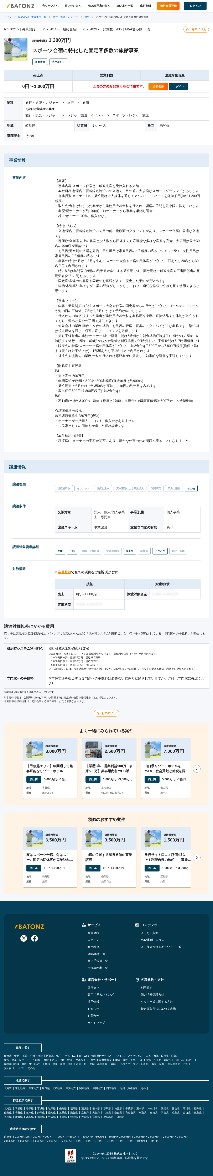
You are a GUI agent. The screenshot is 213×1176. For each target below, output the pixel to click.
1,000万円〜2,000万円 (147, 1137)
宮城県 (41, 1108)
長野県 (19, 1112)
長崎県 (63, 1117)
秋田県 (52, 1108)
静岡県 (41, 1112)
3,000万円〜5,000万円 (17, 1141)
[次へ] (197, 769)
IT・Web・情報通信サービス (95, 1056)
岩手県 (30, 1108)
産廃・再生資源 (98, 1064)
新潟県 (164, 1108)
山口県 (187, 1112)
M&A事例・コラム (153, 939)
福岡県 (41, 1117)
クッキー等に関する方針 (157, 1001)
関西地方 (84, 1088)
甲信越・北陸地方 (52, 1088)
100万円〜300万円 (43, 1137)
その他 (31, 1068)
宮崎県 (96, 1117)
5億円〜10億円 (136, 1141)
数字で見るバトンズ (101, 994)
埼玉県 (118, 1108)
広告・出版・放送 (62, 1060)
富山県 (176, 1108)
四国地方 (111, 1088)
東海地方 (71, 1088)
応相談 (8, 1137)
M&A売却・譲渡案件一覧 (32, 16)
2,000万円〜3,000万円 (175, 1137)
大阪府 (96, 1112)
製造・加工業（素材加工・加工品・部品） (170, 1060)
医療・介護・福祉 (33, 1056)
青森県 (19, 1108)
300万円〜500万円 (68, 1137)
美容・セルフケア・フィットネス (129, 1064)
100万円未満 (22, 1137)
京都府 (85, 1112)
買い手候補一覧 (98, 961)
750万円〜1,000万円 (119, 1137)
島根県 (153, 1112)
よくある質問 (149, 933)
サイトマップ (96, 1022)
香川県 (8, 1117)
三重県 (63, 1112)
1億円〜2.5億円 (94, 1141)
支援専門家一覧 (98, 968)
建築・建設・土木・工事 (129, 1060)
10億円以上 (154, 1141)
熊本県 (74, 1117)
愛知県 (52, 1112)
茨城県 (85, 1108)
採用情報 (93, 1001)
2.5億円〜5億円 (115, 1141)
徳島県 (198, 1112)
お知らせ (93, 1008)
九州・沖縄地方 (128, 1088)
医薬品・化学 (53, 1056)
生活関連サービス (178, 1064)
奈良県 (118, 1112)
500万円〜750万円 (93, 1137)
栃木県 (96, 1108)
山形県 (63, 1108)
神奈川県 (152, 1108)
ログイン (93, 939)
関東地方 (34, 1088)
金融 (46, 1060)
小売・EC (70, 1056)
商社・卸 (81, 1064)
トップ (8, 16)
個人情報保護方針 (152, 994)
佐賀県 (52, 1117)
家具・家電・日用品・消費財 (162, 1056)
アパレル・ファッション (128, 1056)
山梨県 (8, 1112)
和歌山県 (130, 1112)
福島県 (74, 1108)
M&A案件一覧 (124, 5)
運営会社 (93, 987)
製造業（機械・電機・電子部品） (23, 1064)
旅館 (86, 16)
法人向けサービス (14, 1068)
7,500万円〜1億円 (72, 1141)
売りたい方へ (50, 5)
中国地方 (98, 1088)
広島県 (176, 1112)
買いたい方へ (73, 5)
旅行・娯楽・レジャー (65, 16)
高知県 (30, 1117)
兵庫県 (107, 1112)
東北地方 (20, 1088)
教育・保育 (158, 1064)
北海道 (8, 1088)
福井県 (198, 1108)
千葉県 (129, 1108)
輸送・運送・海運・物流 (59, 1064)
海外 (143, 1088)
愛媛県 (19, 1117)
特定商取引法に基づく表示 (158, 1008)
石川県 (187, 1108)
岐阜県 (30, 1112)
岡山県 (164, 1112)
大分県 (85, 1117)
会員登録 (64, 572)
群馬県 (107, 1108)
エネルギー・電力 (86, 1060)
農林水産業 (105, 1060)
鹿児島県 (108, 1117)
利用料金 (93, 947)
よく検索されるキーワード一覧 (161, 947)
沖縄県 (120, 1117)
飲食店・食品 (11, 1056)
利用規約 (146, 987)
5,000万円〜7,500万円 (45, 1141)
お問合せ (93, 1015)
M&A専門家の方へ (99, 5)
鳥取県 (142, 1112)
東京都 (140, 1108)
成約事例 (145, 5)
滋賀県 (74, 1112)
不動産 (36, 1060)
